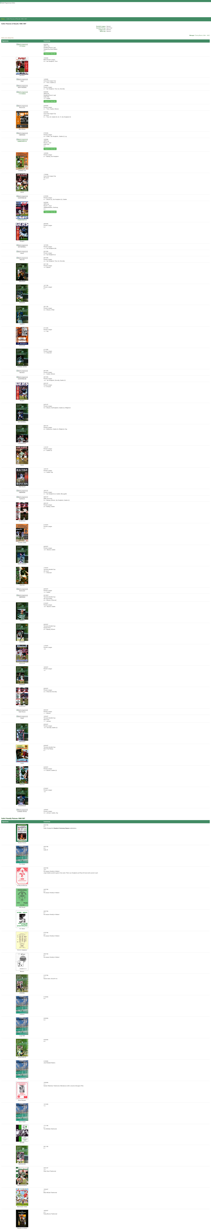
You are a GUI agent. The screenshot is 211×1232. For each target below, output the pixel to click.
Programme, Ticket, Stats (50, 53)
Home (3, 19)
